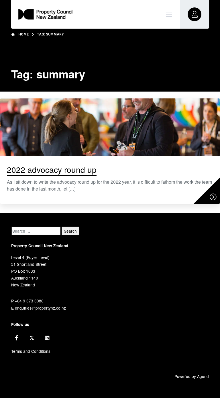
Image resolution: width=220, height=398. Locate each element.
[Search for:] (35, 231)
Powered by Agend (191, 376)
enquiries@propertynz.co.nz (40, 308)
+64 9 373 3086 (29, 301)
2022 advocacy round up (52, 169)
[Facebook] (16, 337)
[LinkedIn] (47, 337)
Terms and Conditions (30, 351)
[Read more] (213, 197)
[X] (31, 337)
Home (23, 34)
